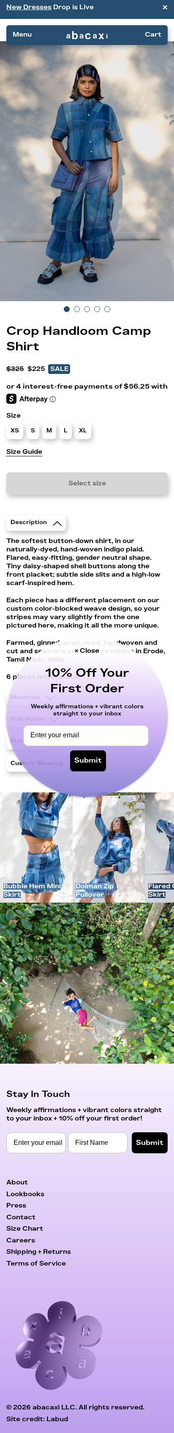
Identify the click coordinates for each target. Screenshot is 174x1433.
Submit (88, 760)
